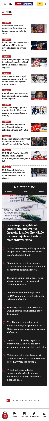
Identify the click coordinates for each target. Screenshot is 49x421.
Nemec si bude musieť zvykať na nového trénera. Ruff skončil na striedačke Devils (16, 141)
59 (17, 400)
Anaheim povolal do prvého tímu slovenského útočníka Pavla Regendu (15, 96)
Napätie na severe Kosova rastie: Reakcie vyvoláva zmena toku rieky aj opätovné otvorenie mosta (26, 266)
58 (12, 400)
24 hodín (8, 191)
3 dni (24, 191)
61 (26, 400)
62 (30, 400)
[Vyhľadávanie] (5, 4)
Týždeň (40, 191)
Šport (6, 23)
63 (35, 400)
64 (39, 400)
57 (8, 400)
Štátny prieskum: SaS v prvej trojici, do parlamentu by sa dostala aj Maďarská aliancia (25, 281)
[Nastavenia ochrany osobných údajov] (5, 416)
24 (40, 4)
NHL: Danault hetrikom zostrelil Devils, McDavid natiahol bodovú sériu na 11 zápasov (15, 174)
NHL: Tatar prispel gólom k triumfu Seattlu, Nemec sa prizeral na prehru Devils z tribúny (14, 111)
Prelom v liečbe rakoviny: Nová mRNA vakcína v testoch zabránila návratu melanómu (25, 296)
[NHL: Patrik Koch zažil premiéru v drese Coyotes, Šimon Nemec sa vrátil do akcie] (39, 30)
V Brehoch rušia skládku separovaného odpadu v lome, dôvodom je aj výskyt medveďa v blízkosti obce (24, 374)
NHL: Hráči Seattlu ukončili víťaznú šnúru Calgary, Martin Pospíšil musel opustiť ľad (16, 157)
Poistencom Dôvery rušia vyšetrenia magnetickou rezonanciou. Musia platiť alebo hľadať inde (26, 251)
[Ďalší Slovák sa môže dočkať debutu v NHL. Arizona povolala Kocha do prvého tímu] (39, 47)
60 (21, 400)
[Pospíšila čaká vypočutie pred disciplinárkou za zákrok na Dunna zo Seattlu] (39, 127)
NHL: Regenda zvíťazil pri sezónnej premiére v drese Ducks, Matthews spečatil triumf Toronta (14, 80)
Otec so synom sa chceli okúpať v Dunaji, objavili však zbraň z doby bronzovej (24, 311)
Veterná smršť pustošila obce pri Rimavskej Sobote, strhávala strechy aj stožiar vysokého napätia (26, 358)
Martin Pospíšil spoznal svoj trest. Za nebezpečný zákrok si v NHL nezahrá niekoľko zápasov (15, 63)
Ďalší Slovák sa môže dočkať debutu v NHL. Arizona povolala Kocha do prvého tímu (15, 46)
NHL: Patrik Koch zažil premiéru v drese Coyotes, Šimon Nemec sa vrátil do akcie (14, 29)
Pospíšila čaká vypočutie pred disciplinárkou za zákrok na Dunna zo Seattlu (15, 127)
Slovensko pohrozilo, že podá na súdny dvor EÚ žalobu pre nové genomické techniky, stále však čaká (26, 343)
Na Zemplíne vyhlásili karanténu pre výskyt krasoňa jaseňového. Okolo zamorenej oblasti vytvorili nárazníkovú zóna (25, 232)
